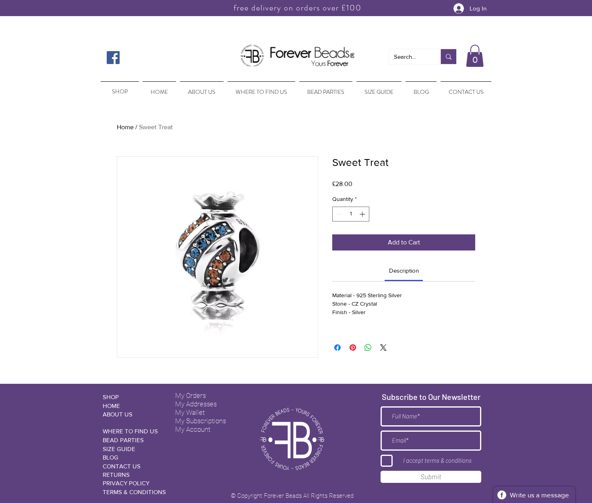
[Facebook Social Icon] (113, 57)
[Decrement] (338, 214)
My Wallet (190, 412)
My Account (192, 429)
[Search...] (448, 56)
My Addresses (196, 404)
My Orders (190, 395)
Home (125, 127)
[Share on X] (383, 347)
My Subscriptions (200, 421)
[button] (475, 56)
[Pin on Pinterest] (353, 347)
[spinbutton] (351, 214)
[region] (119, 88)
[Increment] (363, 214)
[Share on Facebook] (337, 347)
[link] (404, 270)
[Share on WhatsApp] (368, 347)
